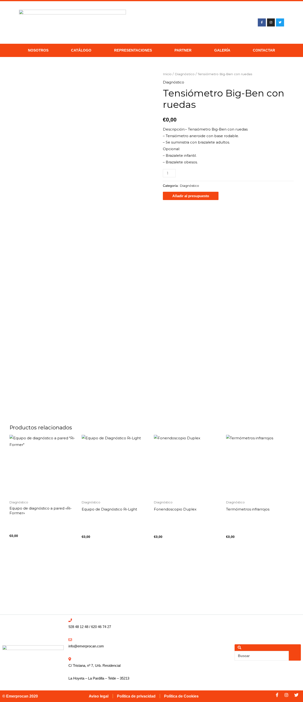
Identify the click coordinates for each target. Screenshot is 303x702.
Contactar (264, 50)
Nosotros (38, 50)
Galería (222, 50)
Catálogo (81, 50)
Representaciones (133, 50)
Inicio (167, 74)
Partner (183, 50)
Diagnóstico (185, 74)
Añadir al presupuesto (190, 196)
